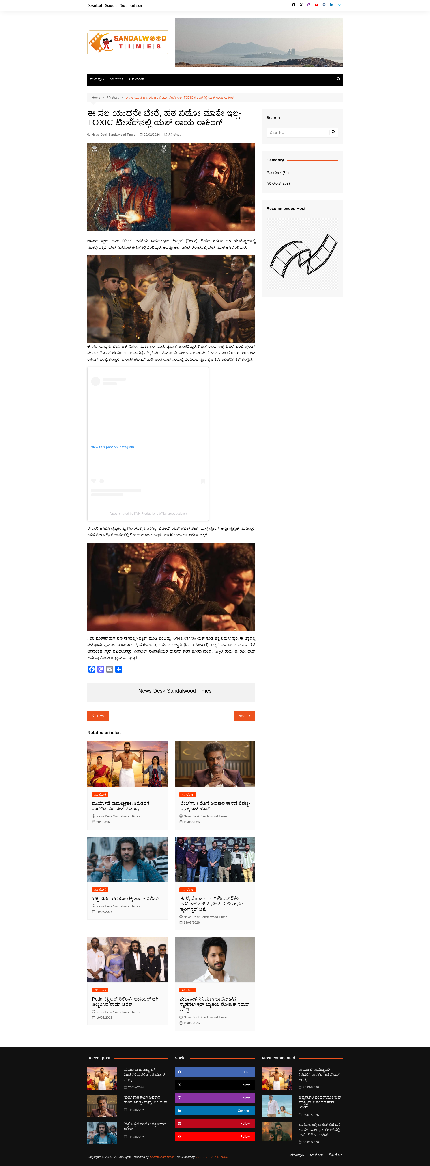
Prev (100, 716)
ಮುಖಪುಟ (97, 79)
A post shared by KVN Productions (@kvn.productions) (148, 513)
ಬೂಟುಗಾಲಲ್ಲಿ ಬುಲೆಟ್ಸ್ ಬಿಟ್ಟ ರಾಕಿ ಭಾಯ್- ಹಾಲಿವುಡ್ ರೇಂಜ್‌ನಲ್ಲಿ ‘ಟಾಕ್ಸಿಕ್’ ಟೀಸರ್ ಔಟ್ (320, 1130)
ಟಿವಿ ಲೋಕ (136, 79)
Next (242, 716)
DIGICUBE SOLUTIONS (212, 1157)
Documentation (131, 5)
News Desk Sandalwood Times (113, 134)
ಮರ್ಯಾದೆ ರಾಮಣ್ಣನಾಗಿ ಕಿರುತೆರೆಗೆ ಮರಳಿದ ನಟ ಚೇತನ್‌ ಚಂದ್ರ (144, 1075)
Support (110, 5)
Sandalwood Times (162, 1157)
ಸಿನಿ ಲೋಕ (116, 79)
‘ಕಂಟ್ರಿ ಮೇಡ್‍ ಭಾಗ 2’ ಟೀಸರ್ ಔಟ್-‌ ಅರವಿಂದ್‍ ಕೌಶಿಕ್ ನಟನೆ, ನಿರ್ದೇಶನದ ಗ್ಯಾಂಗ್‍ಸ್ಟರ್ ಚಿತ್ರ (211, 904)
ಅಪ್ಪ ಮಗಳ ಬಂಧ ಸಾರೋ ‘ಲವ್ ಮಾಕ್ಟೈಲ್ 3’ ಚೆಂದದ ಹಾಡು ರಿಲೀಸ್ (320, 1102)
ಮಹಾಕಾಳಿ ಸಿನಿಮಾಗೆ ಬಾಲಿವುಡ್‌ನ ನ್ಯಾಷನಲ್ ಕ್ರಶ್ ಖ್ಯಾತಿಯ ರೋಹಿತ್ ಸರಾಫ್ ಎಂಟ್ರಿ (214, 1004)
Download (94, 5)
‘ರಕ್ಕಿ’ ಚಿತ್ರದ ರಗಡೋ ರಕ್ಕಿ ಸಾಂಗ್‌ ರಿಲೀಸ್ (125, 898)
